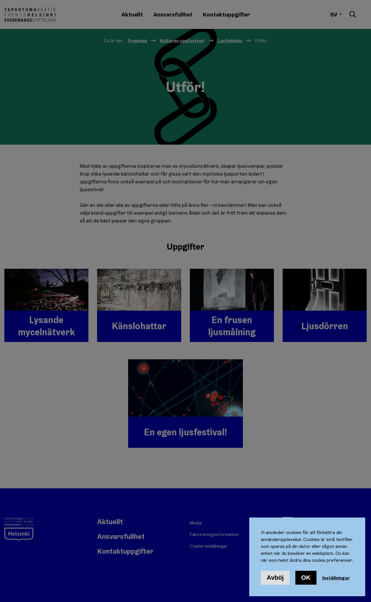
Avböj (275, 577)
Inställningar (336, 578)
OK (306, 577)
